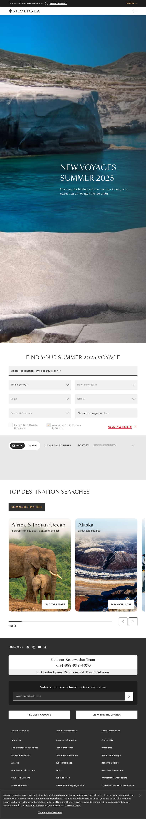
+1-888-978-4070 (58, 3)
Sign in (130, 3)
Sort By (83, 445)
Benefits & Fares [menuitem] (110, 763)
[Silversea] (25, 11)
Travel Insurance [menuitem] (65, 747)
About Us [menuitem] (16, 740)
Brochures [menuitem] (106, 747)
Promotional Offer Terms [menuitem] (114, 778)
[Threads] (45, 646)
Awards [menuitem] (15, 763)
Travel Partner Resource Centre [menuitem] (118, 785)
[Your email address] (129, 696)
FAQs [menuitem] (58, 770)
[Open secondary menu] (137, 11)
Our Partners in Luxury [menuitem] (23, 770)
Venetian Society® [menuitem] (111, 755)
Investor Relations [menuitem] (21, 755)
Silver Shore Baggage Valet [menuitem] (70, 785)
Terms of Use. (73, 805)
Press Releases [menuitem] (19, 785)
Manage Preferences (50, 812)
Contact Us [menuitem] (107, 740)
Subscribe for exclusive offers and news (73, 687)
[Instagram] (34, 646)
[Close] (140, 795)
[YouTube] (39, 646)
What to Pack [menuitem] (63, 778)
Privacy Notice (34, 805)
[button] (73, 371)
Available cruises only (66, 426)
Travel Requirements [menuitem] (67, 755)
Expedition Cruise (26, 426)
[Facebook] (28, 646)
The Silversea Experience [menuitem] (24, 747)
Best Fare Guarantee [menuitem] (112, 770)
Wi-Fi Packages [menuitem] (64, 763)
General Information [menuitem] (66, 740)
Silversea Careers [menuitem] (20, 778)
